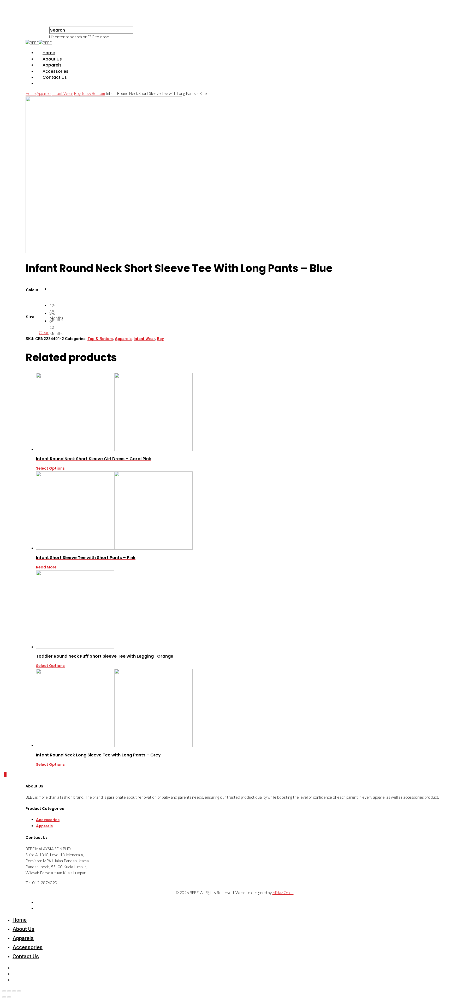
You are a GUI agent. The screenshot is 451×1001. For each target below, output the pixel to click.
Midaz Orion (283, 892)
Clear (44, 332)
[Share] (9, 991)
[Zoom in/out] (19, 991)
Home (49, 53)
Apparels (52, 65)
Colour (32, 290)
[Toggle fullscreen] (14, 991)
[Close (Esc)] (4, 991)
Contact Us (55, 77)
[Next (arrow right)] (9, 997)
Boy (77, 93)
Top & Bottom (93, 93)
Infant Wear (62, 93)
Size (30, 317)
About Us (52, 59)
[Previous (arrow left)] (4, 997)
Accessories (55, 71)
